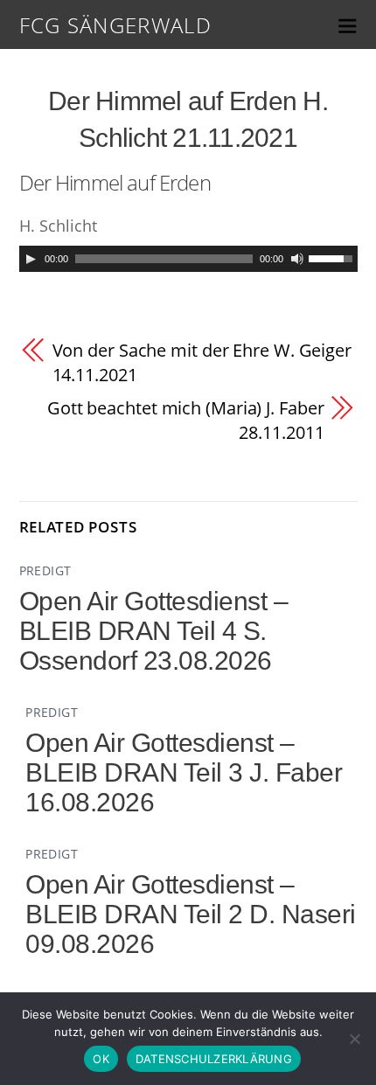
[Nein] (354, 1038)
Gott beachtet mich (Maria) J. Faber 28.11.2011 (185, 420)
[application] (188, 259)
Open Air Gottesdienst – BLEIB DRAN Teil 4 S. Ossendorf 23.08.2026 (154, 631)
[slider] (333, 257)
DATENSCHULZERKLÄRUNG (214, 1059)
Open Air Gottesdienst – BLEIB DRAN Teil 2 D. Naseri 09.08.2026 (190, 914)
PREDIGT (45, 570)
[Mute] (297, 259)
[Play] (31, 259)
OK (101, 1059)
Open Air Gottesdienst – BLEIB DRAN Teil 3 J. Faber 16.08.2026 (183, 772)
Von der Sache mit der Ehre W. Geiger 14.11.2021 (202, 362)
